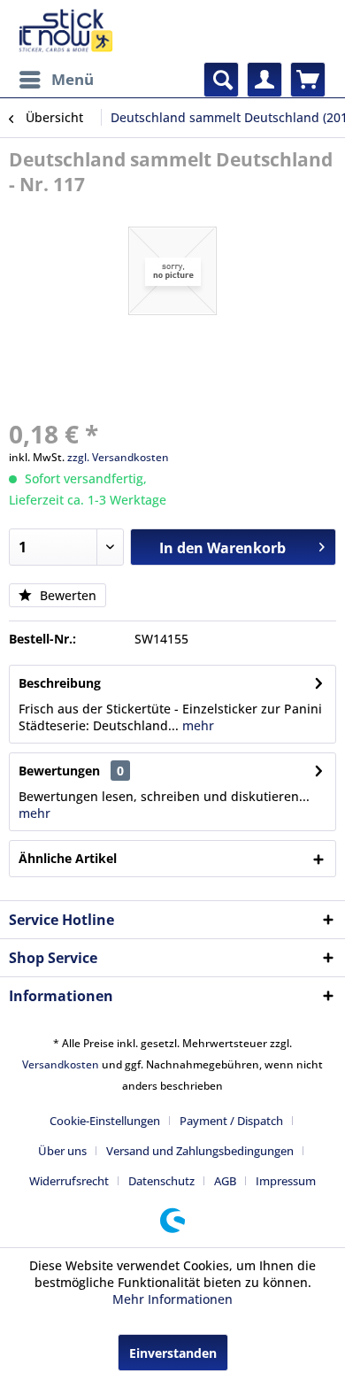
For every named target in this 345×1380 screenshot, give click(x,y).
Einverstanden (173, 1353)
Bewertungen (59, 770)
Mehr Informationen (172, 1299)
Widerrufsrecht (69, 1181)
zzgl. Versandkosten (118, 457)
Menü (72, 79)
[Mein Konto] (264, 79)
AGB (225, 1181)
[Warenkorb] (308, 79)
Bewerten (66, 595)
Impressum (286, 1181)
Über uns (62, 1151)
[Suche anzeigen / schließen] (221, 79)
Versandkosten (60, 1064)
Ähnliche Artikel (68, 858)
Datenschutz (161, 1181)
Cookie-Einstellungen (105, 1121)
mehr (196, 725)
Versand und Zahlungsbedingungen (200, 1151)
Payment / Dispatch (231, 1121)
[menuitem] (56, 79)
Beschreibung (60, 683)
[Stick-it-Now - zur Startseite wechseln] (65, 31)
